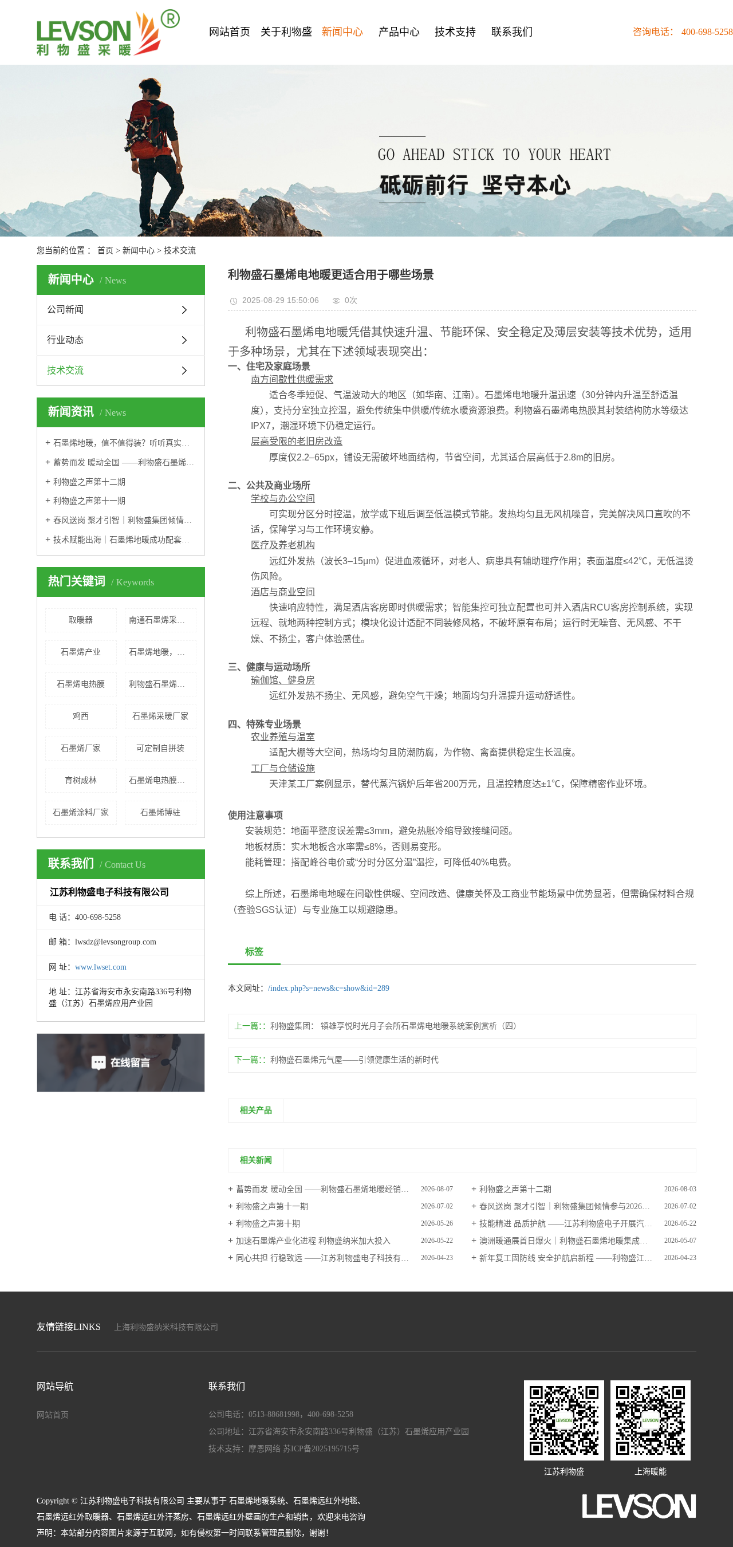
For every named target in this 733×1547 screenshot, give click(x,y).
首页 (105, 250)
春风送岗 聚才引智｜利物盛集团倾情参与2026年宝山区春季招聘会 (124, 520)
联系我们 (512, 32)
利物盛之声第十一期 (89, 501)
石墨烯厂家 (81, 748)
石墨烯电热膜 (81, 684)
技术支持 (455, 32)
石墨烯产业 (81, 652)
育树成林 (81, 780)
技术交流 (180, 250)
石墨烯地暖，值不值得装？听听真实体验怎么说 (124, 443)
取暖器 (81, 620)
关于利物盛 (286, 32)
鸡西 (81, 716)
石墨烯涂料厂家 (81, 812)
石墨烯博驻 (160, 812)
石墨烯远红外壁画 (229, 1517)
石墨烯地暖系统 (257, 1501)
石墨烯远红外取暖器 (73, 1517)
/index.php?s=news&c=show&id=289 (328, 988)
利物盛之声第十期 (268, 1223)
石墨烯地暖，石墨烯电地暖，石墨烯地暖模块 (162, 652)
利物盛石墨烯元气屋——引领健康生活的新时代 (354, 1060)
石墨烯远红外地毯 (325, 1501)
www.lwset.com (101, 967)
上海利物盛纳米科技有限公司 (166, 1327)
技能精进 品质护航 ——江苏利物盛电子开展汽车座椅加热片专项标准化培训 (587, 1223)
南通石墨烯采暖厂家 (162, 620)
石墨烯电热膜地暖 (161, 780)
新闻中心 (342, 32)
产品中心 (399, 32)
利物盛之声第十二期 (89, 482)
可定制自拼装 (160, 748)
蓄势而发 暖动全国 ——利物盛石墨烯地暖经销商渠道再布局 (124, 462)
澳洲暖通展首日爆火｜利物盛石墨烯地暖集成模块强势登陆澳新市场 (587, 1241)
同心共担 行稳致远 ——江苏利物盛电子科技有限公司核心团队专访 (344, 1258)
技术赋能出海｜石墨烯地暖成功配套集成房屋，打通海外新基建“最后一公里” (124, 540)
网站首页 (229, 32)
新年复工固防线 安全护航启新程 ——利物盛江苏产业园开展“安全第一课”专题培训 (587, 1258)
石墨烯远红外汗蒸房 (153, 1517)
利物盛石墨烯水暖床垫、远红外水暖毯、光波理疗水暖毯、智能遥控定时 (162, 684)
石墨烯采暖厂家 (160, 716)
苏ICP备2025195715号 (321, 1448)
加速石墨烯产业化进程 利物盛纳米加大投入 (313, 1241)
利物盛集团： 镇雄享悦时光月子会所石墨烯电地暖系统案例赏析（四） (395, 1026)
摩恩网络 (265, 1448)
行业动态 (65, 340)
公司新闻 (65, 309)
